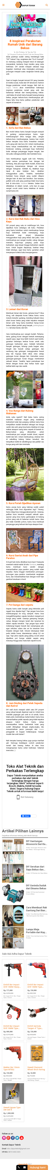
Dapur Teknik (12, 88)
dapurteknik (23, 1164)
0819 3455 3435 (14, 1152)
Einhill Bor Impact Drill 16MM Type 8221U (11, 1027)
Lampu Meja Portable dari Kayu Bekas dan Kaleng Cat (36, 931)
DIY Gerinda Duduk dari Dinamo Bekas (36, 887)
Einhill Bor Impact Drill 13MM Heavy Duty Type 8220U (11, 986)
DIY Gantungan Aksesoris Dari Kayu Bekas (37, 842)
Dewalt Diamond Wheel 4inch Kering (36, 1068)
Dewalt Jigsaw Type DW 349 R (12, 1108)
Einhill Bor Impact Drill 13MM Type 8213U (35, 986)
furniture (23, 183)
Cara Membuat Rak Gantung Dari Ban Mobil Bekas (36, 909)
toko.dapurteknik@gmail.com (18, 1149)
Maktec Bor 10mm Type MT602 (11, 1068)
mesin (41, 729)
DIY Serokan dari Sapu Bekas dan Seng (35, 868)
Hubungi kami (38, 1167)
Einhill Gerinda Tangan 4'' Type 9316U (34, 1027)
